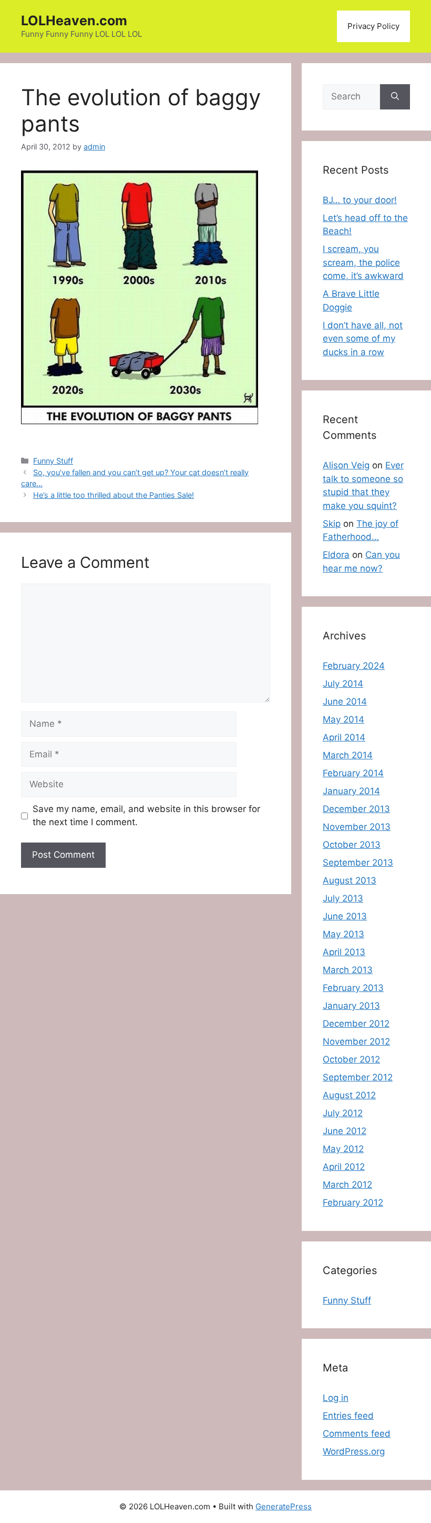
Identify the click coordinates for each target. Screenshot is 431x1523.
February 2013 (353, 988)
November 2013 (357, 826)
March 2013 (348, 970)
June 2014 (345, 701)
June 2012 (344, 1131)
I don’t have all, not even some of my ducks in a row (363, 338)
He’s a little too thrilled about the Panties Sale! (113, 494)
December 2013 (356, 809)
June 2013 (345, 916)
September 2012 (358, 1077)
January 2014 (351, 791)
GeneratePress (283, 1506)
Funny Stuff (53, 460)
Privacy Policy (373, 26)
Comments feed (357, 1433)
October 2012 (351, 1059)
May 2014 (343, 719)
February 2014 (353, 773)
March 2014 (348, 755)
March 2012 (347, 1184)
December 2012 (356, 1023)
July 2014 (343, 683)
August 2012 (349, 1095)
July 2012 (343, 1113)
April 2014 (344, 737)
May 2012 (343, 1149)
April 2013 (344, 952)
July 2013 (343, 898)
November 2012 (356, 1041)
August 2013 (349, 880)
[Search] (395, 96)
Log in (335, 1397)
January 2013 (351, 1005)
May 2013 (343, 934)
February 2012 (353, 1202)
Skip (332, 523)
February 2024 (354, 665)
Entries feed (348, 1415)
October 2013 (352, 844)
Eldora (336, 554)
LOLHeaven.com (74, 20)
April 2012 (344, 1166)
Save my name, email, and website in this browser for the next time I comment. (146, 816)
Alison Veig (346, 465)
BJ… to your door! (360, 200)
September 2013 (358, 862)
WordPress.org (354, 1451)
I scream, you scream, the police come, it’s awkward (363, 262)
